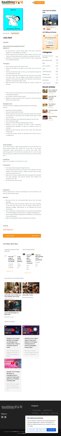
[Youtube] (5, 417)
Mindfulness (35, 413)
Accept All (51, 430)
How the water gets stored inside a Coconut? (30, 259)
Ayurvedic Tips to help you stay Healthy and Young (12, 295)
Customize (32, 430)
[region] (41, 424)
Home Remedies (36, 410)
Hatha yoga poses (8, 229)
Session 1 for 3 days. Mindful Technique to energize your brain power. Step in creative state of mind (13, 343)
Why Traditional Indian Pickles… (53, 90)
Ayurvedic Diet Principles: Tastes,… (52, 98)
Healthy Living (54, 413)
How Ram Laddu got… (53, 111)
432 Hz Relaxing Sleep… (53, 117)
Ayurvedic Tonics (27, 295)
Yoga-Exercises (45, 413)
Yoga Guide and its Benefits (19, 259)
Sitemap (24, 433)
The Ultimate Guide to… (52, 104)
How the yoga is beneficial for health (11, 259)
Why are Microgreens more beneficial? (39, 257)
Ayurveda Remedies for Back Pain (11, 313)
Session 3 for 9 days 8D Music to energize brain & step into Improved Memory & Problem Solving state (13, 376)
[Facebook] (2, 417)
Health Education (47, 410)
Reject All (42, 430)
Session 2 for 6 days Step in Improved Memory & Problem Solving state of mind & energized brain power (31, 343)
